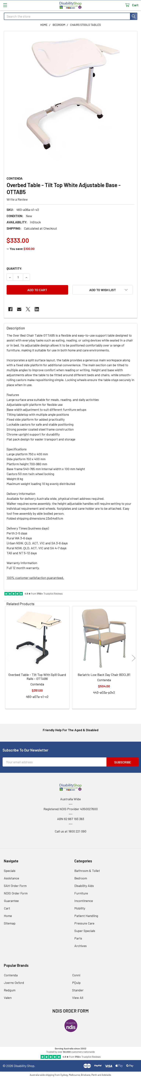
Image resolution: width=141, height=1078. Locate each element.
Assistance (11, 878)
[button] (102, 290)
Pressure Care (84, 923)
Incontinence (83, 901)
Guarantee (11, 901)
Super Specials (84, 931)
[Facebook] (10, 309)
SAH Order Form (15, 886)
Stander (78, 990)
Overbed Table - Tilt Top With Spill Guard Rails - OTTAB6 (37, 677)
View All (77, 998)
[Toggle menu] (5, 5)
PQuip (76, 983)
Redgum (9, 990)
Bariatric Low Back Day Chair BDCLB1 (104, 675)
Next (133, 658)
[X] (28, 309)
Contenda (11, 975)
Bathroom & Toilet (87, 871)
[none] (71, 97)
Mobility (79, 908)
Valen (8, 998)
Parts (78, 938)
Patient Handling (86, 916)
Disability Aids (84, 886)
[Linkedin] (37, 309)
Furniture (81, 893)
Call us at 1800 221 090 (70, 831)
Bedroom (80, 878)
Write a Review (17, 199)
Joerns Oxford (14, 983)
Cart (7, 908)
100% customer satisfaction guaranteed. (35, 578)
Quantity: (14, 268)
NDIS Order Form (16, 893)
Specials (9, 871)
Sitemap (9, 923)
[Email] (19, 309)
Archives (80, 946)
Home (8, 916)
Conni (76, 975)
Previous (7, 658)
